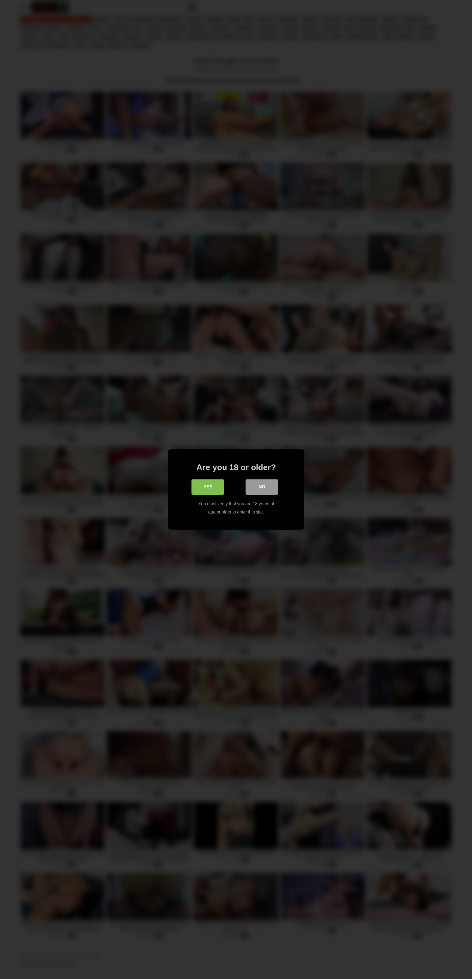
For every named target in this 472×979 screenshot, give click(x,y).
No (262, 487)
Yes (208, 487)
